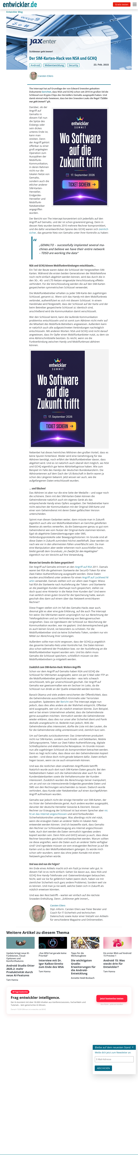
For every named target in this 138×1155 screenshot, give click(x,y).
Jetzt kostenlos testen (111, 998)
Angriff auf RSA (83, 566)
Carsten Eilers (45, 76)
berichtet (46, 91)
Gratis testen (121, 4)
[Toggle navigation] (20, 4)
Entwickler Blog (14, 11)
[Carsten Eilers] (33, 76)
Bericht (65, 701)
